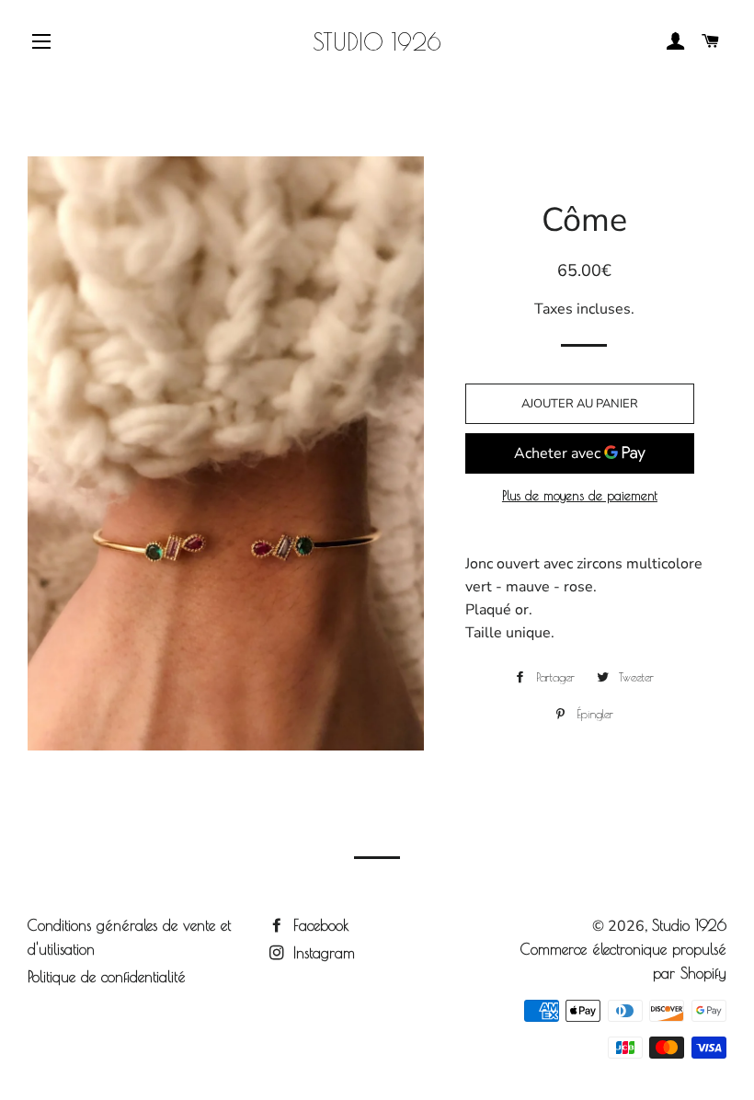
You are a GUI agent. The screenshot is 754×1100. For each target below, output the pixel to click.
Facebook (318, 925)
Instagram (321, 953)
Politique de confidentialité (107, 976)
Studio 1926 (377, 42)
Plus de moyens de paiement (579, 495)
